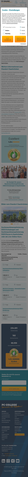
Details (23, 27)
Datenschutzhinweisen (12, 23)
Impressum (23, 43)
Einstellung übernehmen (20, 39)
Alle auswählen (7, 39)
